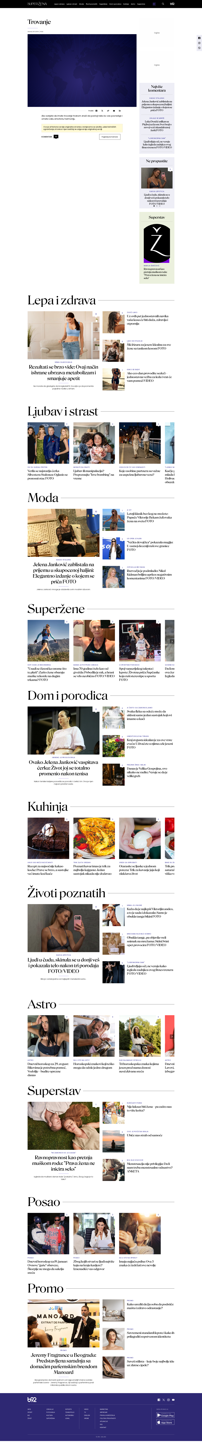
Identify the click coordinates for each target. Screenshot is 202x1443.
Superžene (103, 4)
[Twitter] (163, 1400)
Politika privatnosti (108, 1418)
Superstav (141, 4)
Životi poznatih (91, 4)
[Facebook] (159, 1400)
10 (96, 511)
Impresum (103, 1412)
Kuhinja (126, 4)
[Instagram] (168, 1400)
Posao (31, 1258)
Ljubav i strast (72, 4)
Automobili (69, 1415)
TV (85, 1412)
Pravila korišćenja (107, 1415)
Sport (30, 1412)
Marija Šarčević (152, 266)
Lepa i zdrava (59, 4)
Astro (133, 4)
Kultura (49, 1415)
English (87, 1415)
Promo (63, 1350)
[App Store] (165, 1422)
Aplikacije (104, 1421)
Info (29, 1409)
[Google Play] (165, 1415)
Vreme (86, 1418)
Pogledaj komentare (110, 137)
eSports (68, 1409)
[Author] (157, 243)
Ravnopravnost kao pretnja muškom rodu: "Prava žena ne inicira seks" (155, 274)
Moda (81, 4)
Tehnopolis (69, 1412)
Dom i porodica (115, 4)
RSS (101, 1424)
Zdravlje (50, 1409)
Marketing (104, 1409)
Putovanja (50, 1412)
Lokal (67, 1418)
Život (30, 1418)
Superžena (50, 1418)
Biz (29, 1415)
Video (86, 1409)
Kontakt (103, 1427)
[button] (154, 206)
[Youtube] (173, 1400)
